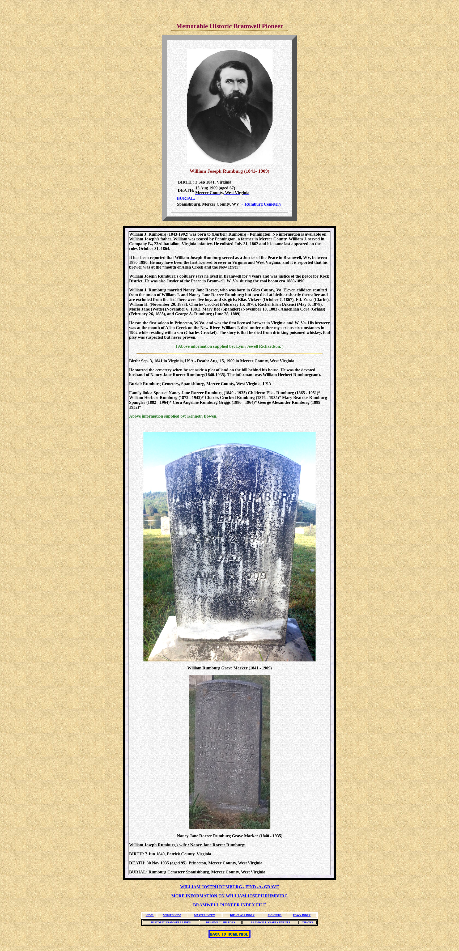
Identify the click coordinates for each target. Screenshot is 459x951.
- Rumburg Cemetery (260, 204)
